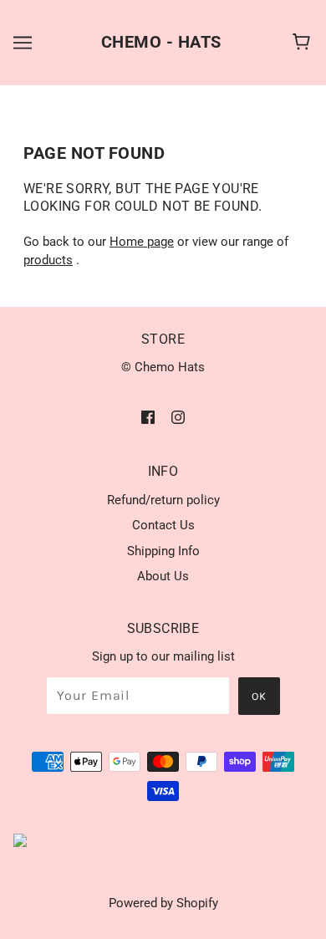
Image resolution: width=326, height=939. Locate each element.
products (48, 260)
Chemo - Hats (161, 42)
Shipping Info (163, 551)
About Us (163, 576)
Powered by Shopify (163, 903)
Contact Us (163, 525)
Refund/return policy (163, 500)
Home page (142, 241)
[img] (148, 417)
